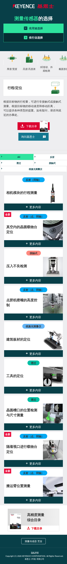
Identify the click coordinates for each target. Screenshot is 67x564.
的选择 (33, 18)
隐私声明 (35, 552)
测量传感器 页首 (33, 541)
